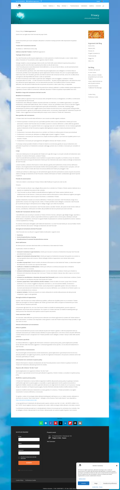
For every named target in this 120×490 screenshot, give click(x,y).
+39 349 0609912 (21, 1)
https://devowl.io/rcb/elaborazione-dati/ (26, 400)
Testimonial (91, 56)
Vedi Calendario (51, 441)
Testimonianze (74, 6)
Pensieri (90, 51)
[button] (117, 465)
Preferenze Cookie (93, 97)
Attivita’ (64, 6)
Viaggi (89, 58)
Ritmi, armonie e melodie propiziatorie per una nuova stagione (95, 77)
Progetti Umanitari (93, 53)
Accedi (98, 1)
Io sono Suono (92, 72)
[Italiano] (102, 2)
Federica (51, 6)
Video (89, 61)
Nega (95, 483)
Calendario (84, 6)
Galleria (91, 6)
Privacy (100, 487)
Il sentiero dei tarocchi (94, 70)
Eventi (89, 46)
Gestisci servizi (82, 478)
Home (45, 6)
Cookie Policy (95, 487)
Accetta (83, 483)
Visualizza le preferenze (110, 483)
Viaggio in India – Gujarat (59, 438)
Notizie (90, 48)
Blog (58, 6)
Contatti (98, 6)
